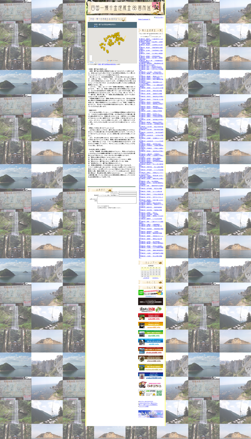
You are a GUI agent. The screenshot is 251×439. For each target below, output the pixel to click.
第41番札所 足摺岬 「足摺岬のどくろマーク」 (151, 138)
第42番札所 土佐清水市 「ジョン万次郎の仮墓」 (151, 141)
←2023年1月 (146, 278)
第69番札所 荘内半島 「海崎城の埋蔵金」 (150, 210)
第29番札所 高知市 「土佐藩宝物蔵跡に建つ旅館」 (151, 108)
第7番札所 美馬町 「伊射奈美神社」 (150, 56)
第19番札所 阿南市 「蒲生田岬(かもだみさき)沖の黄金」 (150, 82)
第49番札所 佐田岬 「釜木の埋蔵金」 (150, 158)
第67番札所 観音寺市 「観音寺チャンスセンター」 (151, 205)
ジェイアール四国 (143, 406)
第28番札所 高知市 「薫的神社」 (149, 106)
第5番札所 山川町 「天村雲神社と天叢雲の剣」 (151, 51)
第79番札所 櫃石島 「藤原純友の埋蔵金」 (150, 233)
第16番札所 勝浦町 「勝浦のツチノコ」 (151, 76)
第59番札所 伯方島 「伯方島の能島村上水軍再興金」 (151, 183)
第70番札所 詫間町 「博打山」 (148, 213)
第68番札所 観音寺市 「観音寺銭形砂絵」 (150, 208)
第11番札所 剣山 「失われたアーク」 (150, 66)
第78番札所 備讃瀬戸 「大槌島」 (149, 231)
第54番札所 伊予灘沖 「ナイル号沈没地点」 (151, 170)
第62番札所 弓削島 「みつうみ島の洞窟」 (150, 192)
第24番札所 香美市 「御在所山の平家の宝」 (151, 97)
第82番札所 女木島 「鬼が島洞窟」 (150, 242)
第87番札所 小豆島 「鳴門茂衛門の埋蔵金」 (151, 254)
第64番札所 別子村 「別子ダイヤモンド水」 (151, 197)
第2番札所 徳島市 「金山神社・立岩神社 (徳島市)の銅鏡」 (151, 42)
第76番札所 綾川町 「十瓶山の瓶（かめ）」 (150, 226)
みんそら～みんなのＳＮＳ (146, 401)
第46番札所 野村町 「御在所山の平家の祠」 (151, 151)
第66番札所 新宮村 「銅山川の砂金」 (150, 203)
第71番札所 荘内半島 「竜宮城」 (149, 214)
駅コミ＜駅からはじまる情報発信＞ (148, 404)
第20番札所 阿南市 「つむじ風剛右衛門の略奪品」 (151, 85)
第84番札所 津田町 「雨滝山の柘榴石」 (151, 246)
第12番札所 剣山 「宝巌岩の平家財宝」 (151, 67)
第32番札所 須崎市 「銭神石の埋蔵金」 (151, 115)
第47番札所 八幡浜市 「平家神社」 (150, 154)
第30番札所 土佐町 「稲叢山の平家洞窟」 (150, 111)
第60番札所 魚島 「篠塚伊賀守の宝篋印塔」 (151, 186)
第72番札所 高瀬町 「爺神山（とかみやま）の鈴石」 (151, 216)
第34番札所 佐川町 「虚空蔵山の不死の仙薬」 (151, 120)
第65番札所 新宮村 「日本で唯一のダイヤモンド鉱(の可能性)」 (151, 200)
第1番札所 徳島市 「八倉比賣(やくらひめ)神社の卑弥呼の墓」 (151, 39)
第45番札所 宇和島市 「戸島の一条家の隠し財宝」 (151, 149)
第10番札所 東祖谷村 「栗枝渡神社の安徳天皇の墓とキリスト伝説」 (151, 64)
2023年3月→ (155, 278)
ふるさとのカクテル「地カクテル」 (148, 403)
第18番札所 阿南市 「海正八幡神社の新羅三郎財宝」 (151, 79)
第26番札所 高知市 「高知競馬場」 (150, 102)
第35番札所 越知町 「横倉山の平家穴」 (151, 122)
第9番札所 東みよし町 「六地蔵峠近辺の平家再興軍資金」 (151, 61)
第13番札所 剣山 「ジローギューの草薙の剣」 (151, 69)
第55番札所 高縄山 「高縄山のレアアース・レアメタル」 (151, 173)
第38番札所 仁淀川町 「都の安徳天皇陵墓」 (151, 130)
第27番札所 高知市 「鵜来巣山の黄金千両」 (151, 104)
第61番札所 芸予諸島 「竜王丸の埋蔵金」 (150, 189)
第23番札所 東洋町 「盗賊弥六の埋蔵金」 (150, 94)
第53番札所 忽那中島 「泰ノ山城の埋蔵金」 (151, 167)
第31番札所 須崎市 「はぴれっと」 (150, 113)
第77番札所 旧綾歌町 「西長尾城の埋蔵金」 (151, 229)
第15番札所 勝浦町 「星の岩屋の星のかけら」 (151, 74)
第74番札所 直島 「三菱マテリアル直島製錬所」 (151, 222)
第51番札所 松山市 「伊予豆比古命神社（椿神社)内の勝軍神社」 (151, 161)
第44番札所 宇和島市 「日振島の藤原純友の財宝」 (151, 146)
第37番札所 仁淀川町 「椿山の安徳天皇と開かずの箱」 (151, 127)
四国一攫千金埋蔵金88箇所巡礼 (107, 64)
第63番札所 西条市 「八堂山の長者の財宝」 (151, 195)
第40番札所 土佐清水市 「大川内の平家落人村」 (151, 136)
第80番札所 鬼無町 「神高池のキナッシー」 (151, 236)
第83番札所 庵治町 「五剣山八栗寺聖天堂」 (151, 243)
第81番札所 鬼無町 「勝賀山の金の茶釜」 (150, 239)
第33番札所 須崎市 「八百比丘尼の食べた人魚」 (151, 117)
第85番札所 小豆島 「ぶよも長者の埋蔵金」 (151, 248)
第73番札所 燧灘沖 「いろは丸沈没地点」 (150, 219)
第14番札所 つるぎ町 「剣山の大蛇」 (150, 72)
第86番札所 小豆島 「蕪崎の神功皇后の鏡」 (151, 251)
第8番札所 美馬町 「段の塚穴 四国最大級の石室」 (151, 58)
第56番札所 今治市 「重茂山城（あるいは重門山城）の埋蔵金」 (151, 176)
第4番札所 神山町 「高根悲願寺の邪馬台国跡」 (151, 48)
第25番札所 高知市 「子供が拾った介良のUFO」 (151, 100)
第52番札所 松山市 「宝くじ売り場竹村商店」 (151, 164)
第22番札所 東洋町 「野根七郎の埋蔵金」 (150, 91)
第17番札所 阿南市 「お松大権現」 (150, 78)
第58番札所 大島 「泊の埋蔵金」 (149, 181)
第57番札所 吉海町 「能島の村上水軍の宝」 (151, 179)
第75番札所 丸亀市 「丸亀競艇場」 (150, 224)
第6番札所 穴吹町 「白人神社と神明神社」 (151, 54)
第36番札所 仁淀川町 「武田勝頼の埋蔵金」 (151, 124)
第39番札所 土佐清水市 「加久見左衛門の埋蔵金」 (151, 133)
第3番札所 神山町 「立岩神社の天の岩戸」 (151, 45)
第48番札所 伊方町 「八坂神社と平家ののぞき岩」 (151, 156)
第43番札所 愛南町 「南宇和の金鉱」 (150, 144)
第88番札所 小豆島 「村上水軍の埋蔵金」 (150, 256)
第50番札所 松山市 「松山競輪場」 (150, 159)
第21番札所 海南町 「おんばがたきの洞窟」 (151, 88)
